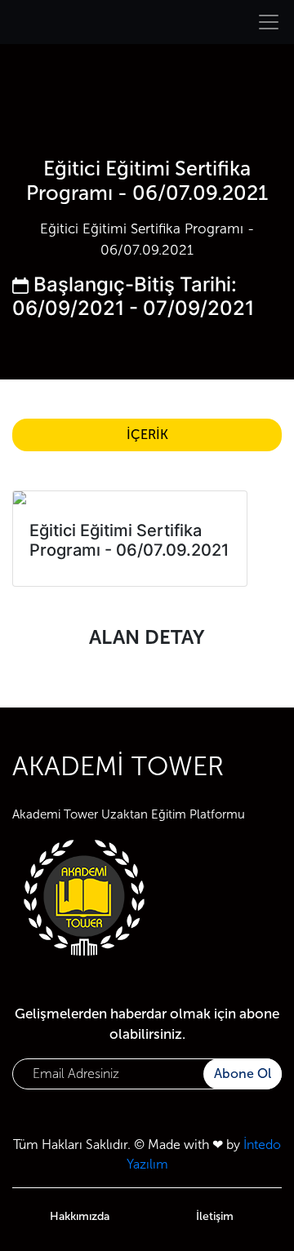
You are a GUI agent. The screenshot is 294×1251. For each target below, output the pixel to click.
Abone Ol (242, 1073)
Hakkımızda (79, 1216)
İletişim (215, 1216)
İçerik (147, 434)
